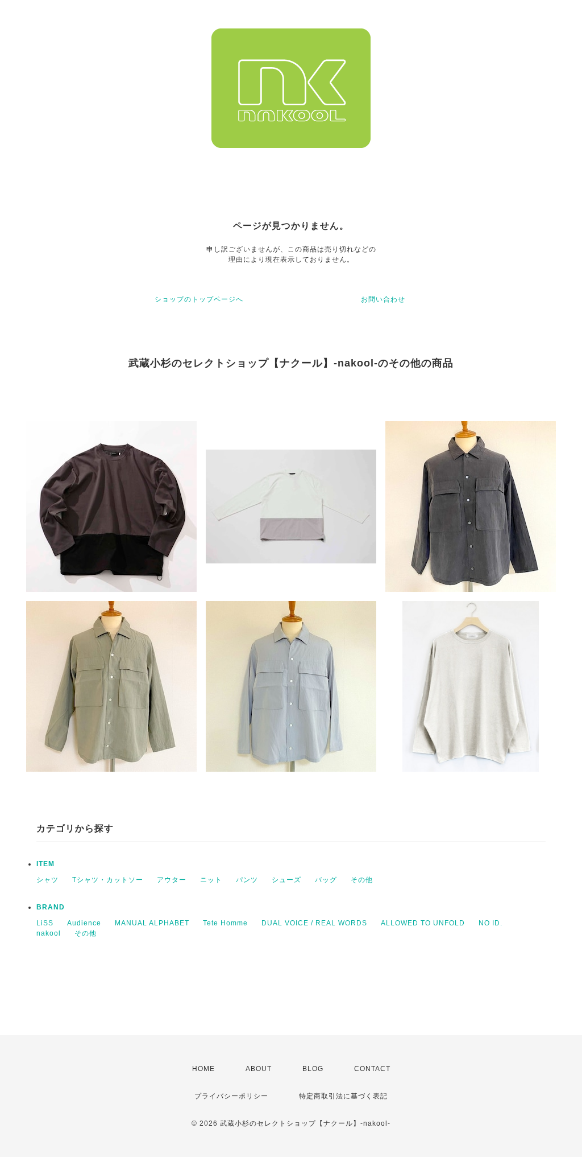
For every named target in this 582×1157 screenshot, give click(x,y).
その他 (362, 880)
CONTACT (372, 1069)
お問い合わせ (383, 299)
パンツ (247, 880)
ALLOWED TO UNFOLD (423, 923)
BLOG (312, 1069)
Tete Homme (225, 923)
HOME (203, 1069)
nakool (48, 933)
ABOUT (259, 1069)
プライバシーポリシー (231, 1096)
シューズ (286, 880)
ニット (211, 880)
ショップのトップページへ (199, 299)
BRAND (50, 907)
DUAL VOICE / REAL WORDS (314, 923)
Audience (84, 923)
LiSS (44, 923)
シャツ (47, 880)
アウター (171, 880)
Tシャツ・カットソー (107, 880)
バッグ (326, 880)
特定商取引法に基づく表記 (343, 1096)
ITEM (45, 864)
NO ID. (490, 923)
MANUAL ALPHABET (152, 923)
